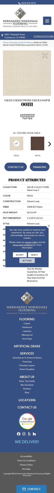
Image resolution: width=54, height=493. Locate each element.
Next (49, 144)
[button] (31, 489)
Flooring (13, 42)
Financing (39, 166)
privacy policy (31, 242)
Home (5, 42)
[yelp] (29, 434)
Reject (34, 255)
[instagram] (24, 434)
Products (28, 42)
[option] (37, 146)
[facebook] (18, 434)
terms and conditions (23, 245)
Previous (4, 144)
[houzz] (34, 434)
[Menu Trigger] (47, 21)
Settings (27, 260)
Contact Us (15, 166)
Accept (20, 255)
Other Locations (44, 36)
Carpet (20, 42)
